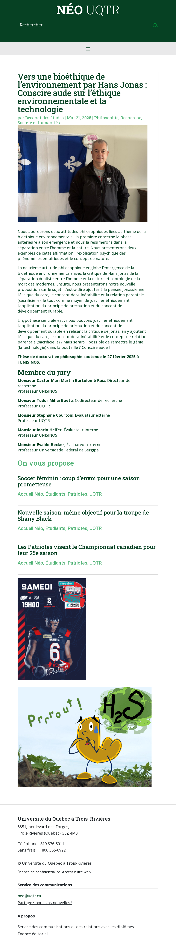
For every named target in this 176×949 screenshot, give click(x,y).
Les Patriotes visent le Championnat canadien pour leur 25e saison (87, 550)
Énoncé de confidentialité (39, 872)
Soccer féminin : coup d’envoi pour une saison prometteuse (79, 481)
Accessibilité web (76, 872)
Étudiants (55, 494)
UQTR (96, 494)
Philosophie (106, 117)
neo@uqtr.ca (29, 895)
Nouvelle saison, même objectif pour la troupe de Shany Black (83, 515)
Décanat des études (44, 117)
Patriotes (77, 494)
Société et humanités (39, 122)
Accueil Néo (30, 494)
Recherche (130, 117)
